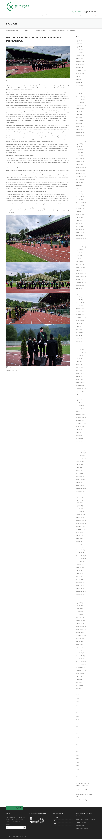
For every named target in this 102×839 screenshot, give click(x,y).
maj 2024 (78, 117)
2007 (77, 766)
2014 (77, 741)
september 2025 (80, 70)
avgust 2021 (79, 214)
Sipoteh (56, 821)
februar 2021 (79, 232)
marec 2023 (79, 158)
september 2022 (80, 176)
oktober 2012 (79, 526)
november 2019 (80, 276)
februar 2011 (79, 585)
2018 (77, 727)
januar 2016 (79, 411)
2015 (77, 737)
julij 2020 (78, 252)
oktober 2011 (79, 561)
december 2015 (80, 414)
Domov (28, 15)
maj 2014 (78, 470)
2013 (77, 744)
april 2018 (78, 332)
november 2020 (80, 241)
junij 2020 (78, 255)
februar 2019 (79, 303)
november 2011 (80, 559)
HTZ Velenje (57, 817)
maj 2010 (78, 611)
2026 (77, 698)
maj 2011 (78, 576)
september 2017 (80, 353)
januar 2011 (79, 588)
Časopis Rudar (50, 15)
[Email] (95, 12)
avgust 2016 (79, 391)
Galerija (41, 15)
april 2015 (78, 438)
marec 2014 (79, 476)
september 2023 (80, 141)
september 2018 (80, 317)
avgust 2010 (79, 603)
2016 (77, 734)
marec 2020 (79, 264)
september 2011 (80, 564)
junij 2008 (78, 679)
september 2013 (80, 494)
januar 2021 (79, 235)
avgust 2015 (79, 426)
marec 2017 (79, 370)
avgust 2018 (79, 320)
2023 (77, 709)
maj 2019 (78, 294)
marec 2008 (79, 688)
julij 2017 (78, 358)
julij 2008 (78, 676)
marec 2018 (79, 335)
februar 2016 (79, 408)
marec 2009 (79, 653)
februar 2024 (79, 126)
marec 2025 (79, 88)
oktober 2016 (79, 385)
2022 (77, 712)
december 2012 (80, 520)
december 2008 (80, 662)
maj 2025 (78, 82)
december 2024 (80, 97)
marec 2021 (79, 229)
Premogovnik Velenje (12, 367)
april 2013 (78, 508)
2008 (77, 762)
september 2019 (80, 282)
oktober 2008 (79, 667)
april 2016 (78, 403)
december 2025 (80, 61)
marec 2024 (79, 123)
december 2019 (80, 273)
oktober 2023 (79, 138)
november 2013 (80, 488)
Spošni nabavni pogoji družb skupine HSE (84, 795)
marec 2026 (79, 52)
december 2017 (80, 344)
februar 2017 (79, 373)
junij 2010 (78, 609)
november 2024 (80, 100)
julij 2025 (78, 76)
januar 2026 (79, 58)
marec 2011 (79, 582)
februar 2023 (79, 161)
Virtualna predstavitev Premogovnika (74, 15)
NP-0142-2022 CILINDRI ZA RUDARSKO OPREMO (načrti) (82, 784)
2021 (77, 716)
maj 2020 (78, 258)
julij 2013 (78, 500)
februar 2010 (79, 620)
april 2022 (78, 191)
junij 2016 (78, 397)
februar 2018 (79, 338)
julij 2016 (78, 394)
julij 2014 (78, 464)
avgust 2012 (79, 532)
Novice (59, 15)
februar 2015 (79, 444)
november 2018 (80, 311)
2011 (77, 751)
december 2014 (80, 450)
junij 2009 (78, 644)
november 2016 (80, 382)
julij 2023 (78, 147)
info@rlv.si (82, 825)
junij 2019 (78, 291)
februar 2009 (79, 656)
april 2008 (78, 685)
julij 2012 (78, 535)
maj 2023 (78, 152)
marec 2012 (79, 547)
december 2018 (80, 308)
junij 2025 (78, 79)
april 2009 (78, 650)
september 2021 (80, 211)
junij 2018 (78, 326)
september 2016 (80, 388)
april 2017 (78, 367)
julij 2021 (78, 217)
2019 (77, 723)
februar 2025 (79, 91)
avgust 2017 (79, 355)
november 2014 (80, 453)
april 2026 (78, 50)
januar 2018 (79, 341)
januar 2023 (79, 164)
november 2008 (80, 664)
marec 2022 (79, 194)
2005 (77, 773)
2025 (77, 702)
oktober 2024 (79, 102)
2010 (77, 755)
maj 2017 (78, 364)
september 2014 (80, 458)
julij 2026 (78, 41)
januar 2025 (79, 94)
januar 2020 (79, 270)
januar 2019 (79, 305)
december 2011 (80, 556)
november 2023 (80, 135)
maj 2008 (78, 682)
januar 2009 (79, 658)
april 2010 (78, 614)
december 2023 (80, 132)
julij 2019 (78, 288)
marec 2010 (79, 617)
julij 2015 (78, 429)
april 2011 (78, 579)
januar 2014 (79, 482)
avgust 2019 (79, 285)
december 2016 (80, 379)
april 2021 (78, 226)
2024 (77, 705)
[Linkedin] (90, 12)
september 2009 (80, 635)
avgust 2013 (79, 497)
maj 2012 (78, 541)
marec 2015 (79, 441)
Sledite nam (10, 807)
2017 (77, 730)
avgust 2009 (79, 638)
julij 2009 (78, 641)
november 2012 (80, 523)
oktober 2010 (79, 597)
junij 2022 (78, 185)
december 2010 (80, 591)
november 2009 (80, 629)
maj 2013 (78, 506)
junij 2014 (78, 467)
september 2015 (80, 423)
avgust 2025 (79, 73)
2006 (77, 769)
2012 (77, 748)
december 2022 (80, 167)
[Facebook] (87, 12)
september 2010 (80, 600)
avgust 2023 (79, 144)
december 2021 (80, 202)
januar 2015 (79, 447)
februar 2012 (79, 550)
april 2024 (78, 120)
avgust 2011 (79, 567)
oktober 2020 (79, 244)
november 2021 (80, 205)
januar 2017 (79, 376)
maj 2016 (78, 400)
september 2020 (80, 247)
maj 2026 (78, 47)
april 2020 (78, 261)
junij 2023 (78, 149)
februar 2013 (79, 514)
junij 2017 (78, 361)
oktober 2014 (79, 456)
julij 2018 (78, 323)
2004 (77, 776)
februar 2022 (79, 197)
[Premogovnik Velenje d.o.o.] (18, 6)
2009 (77, 758)
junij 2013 (78, 503)
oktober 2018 (79, 314)
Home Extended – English (82, 800)
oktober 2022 (79, 173)
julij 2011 (78, 570)
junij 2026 (78, 44)
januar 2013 (79, 517)
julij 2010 (78, 606)
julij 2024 (78, 111)
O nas (34, 15)
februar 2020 (79, 267)
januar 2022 (79, 200)
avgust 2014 (79, 461)
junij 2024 (78, 114)
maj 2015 (78, 435)
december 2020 (80, 238)
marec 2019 (79, 300)
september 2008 (80, 670)
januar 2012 (79, 553)
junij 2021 (78, 220)
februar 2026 (79, 55)
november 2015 (80, 417)
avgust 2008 (79, 673)
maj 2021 (78, 223)
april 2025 (78, 85)
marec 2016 (79, 405)
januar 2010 (79, 623)
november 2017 (80, 347)
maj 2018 (78, 329)
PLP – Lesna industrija (59, 824)
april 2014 (78, 473)
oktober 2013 (79, 491)
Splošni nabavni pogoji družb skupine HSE (85, 790)
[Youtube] (92, 12)
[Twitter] (85, 12)
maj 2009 (78, 647)
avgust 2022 (79, 179)
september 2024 (80, 105)
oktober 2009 (79, 632)
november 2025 (80, 64)
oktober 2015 (79, 420)
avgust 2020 (79, 250)
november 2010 (80, 594)
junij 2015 (78, 432)
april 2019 (78, 297)
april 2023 (78, 155)
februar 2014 (79, 479)
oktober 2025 (79, 67)
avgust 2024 (79, 108)
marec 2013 (79, 511)
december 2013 (80, 485)
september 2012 (80, 529)
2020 (77, 719)
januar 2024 (79, 129)
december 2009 (80, 626)
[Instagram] (18, 807)
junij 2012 (78, 538)
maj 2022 (78, 188)
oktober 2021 (79, 208)
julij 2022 (78, 182)
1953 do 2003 (79, 780)
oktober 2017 (79, 350)
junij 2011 (78, 573)
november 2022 (80, 170)
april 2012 (78, 544)
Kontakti (89, 15)
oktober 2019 (79, 279)
